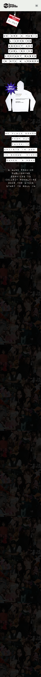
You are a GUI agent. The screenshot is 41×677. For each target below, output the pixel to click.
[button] (36, 5)
